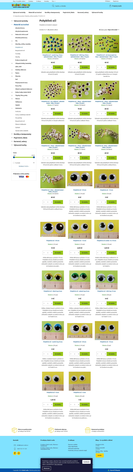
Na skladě (24, 163)
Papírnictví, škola (20, 138)
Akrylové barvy (20, 28)
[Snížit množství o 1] (44, 67)
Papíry (17, 73)
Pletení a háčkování (20, 124)
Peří (16, 79)
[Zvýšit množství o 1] (52, 67)
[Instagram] (18, 453)
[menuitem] (19, 12)
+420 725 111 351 (22, 448)
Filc (16, 41)
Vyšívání (17, 127)
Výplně (17, 105)
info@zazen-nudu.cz (22, 445)
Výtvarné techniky (21, 21)
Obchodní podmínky (73, 448)
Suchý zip (18, 111)
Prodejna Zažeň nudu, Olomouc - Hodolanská (50, 445)
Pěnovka (17, 76)
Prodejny (31, 1)
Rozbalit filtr (23, 166)
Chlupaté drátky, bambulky (23, 63)
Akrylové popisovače (21, 31)
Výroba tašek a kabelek (21, 130)
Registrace (115, 1)
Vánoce (17, 98)
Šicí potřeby (18, 118)
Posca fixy (18, 86)
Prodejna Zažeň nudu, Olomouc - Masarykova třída (50, 448)
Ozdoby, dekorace (20, 70)
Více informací (58, 464)
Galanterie (18, 108)
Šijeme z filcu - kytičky (102, 451)
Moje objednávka (72, 446)
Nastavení (47, 468)
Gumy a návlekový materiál (22, 114)
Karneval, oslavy (20, 141)
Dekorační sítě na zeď (21, 34)
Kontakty (46, 1)
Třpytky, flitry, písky (21, 95)
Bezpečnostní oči (20, 50)
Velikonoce (18, 102)
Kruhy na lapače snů (21, 60)
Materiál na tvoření (21, 24)
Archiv (100, 455)
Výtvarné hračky (20, 145)
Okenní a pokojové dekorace (23, 89)
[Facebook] (15, 453)
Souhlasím (86, 462)
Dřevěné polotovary (21, 37)
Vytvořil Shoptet (115, 470)
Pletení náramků (100, 447)
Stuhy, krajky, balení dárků (23, 92)
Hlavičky (17, 57)
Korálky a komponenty (22, 134)
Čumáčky (17, 53)
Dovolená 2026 (100, 444)
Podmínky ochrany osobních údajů (77, 450)
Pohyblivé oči (19, 47)
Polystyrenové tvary (21, 82)
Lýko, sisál (18, 66)
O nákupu (38, 1)
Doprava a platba (72, 444)
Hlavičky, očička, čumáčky (23, 44)
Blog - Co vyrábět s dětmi (19, 1)
